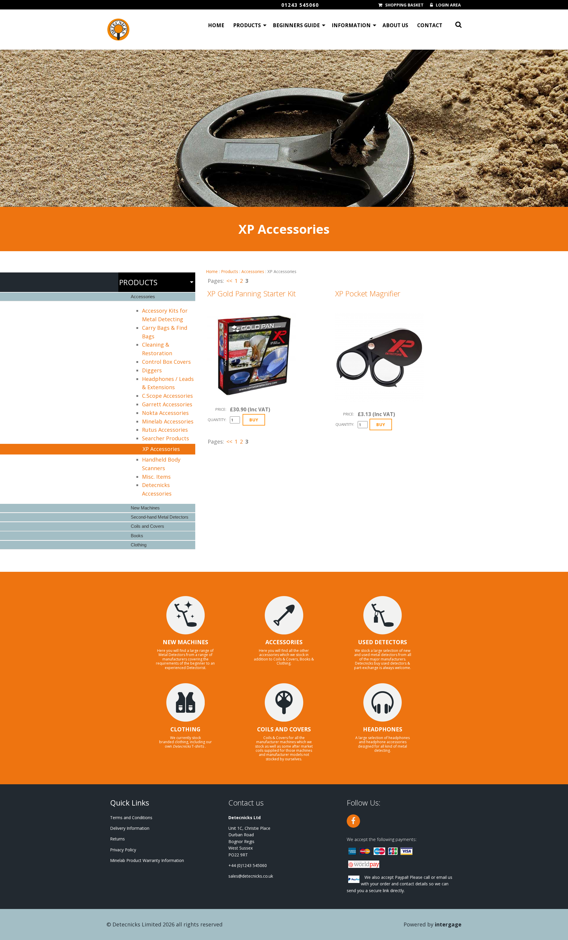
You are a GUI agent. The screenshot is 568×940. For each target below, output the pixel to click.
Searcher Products (165, 438)
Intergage (448, 924)
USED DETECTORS (382, 642)
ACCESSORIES (284, 642)
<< (229, 280)
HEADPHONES (382, 729)
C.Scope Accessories (167, 395)
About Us (395, 25)
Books (137, 535)
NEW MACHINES (185, 642)
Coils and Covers (147, 526)
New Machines (145, 507)
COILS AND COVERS (284, 729)
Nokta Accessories (165, 412)
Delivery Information (129, 828)
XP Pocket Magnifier (367, 293)
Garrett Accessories (167, 404)
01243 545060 (300, 5)
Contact (429, 25)
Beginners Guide (296, 25)
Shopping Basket (404, 5)
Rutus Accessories (165, 429)
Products (247, 25)
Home (216, 25)
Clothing (138, 544)
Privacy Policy (123, 850)
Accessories (252, 271)
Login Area (448, 5)
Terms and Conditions (131, 817)
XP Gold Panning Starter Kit (251, 293)
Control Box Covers (166, 361)
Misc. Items (156, 476)
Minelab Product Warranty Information (147, 860)
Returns (117, 839)
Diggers (152, 370)
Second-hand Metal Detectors (159, 516)
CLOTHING (185, 729)
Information (351, 25)
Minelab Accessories (167, 421)
